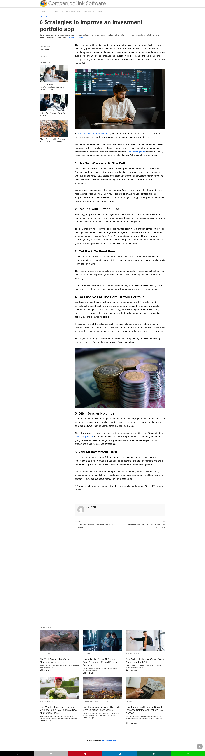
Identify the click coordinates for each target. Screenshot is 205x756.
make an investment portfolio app (93, 133)
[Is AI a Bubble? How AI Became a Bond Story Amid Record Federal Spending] (102, 640)
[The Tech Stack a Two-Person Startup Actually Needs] (59, 640)
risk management (137, 152)
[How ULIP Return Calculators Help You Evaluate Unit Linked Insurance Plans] (54, 73)
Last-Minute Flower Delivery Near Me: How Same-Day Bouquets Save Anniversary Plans (59, 710)
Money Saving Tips (47, 701)
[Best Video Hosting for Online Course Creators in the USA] (145, 640)
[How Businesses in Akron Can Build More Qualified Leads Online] (102, 688)
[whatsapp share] (154, 753)
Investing (54, 11)
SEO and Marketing (134, 653)
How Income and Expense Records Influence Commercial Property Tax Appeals (144, 710)
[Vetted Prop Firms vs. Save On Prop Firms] (54, 102)
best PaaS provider (84, 437)
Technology (45, 653)
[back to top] (200, 746)
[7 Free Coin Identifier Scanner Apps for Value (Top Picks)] (54, 128)
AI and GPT (87, 653)
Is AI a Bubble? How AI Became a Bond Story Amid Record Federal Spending (100, 662)
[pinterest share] (85, 753)
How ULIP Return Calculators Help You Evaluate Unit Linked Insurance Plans (52, 87)
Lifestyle (130, 701)
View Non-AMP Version (110, 740)
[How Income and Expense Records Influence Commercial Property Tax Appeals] (145, 688)
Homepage (43, 11)
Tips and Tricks (106, 701)
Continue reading (77, 37)
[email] (51, 753)
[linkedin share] (119, 753)
